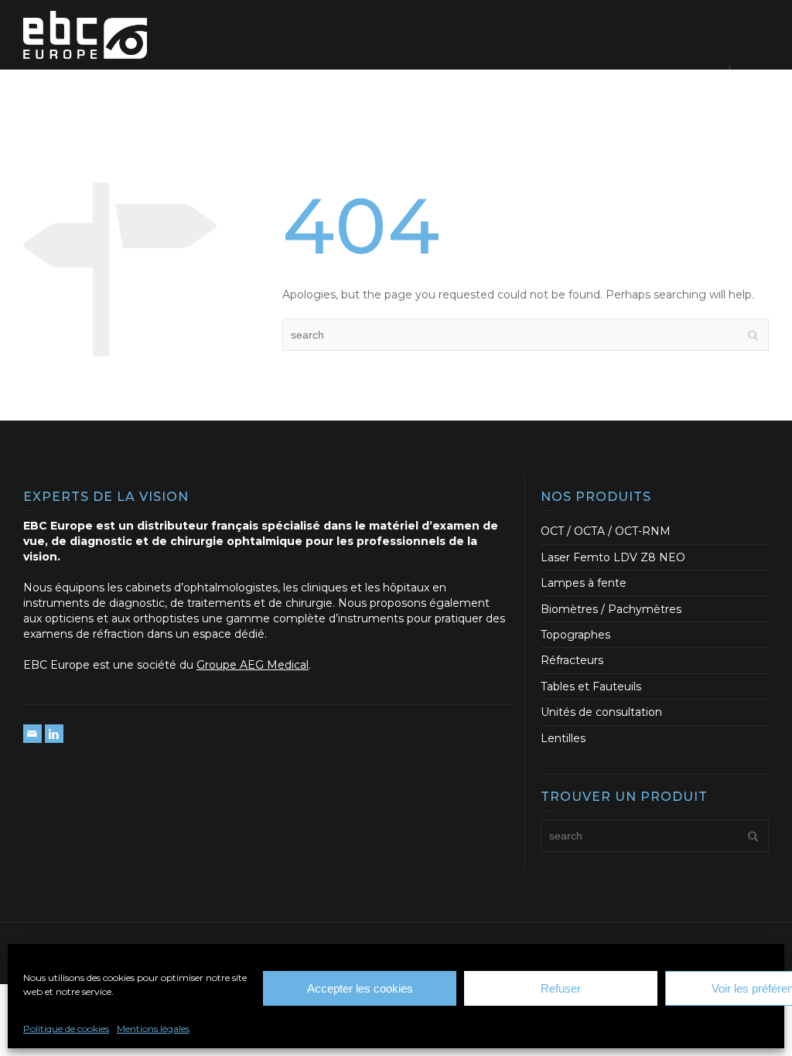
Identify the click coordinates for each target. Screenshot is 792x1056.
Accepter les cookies (360, 988)
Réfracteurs (572, 660)
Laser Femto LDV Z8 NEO (613, 557)
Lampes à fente (583, 583)
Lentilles (563, 738)
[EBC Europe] (85, 34)
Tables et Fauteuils (591, 686)
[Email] (32, 733)
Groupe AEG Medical (252, 665)
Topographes (575, 635)
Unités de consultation (601, 712)
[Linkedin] (54, 733)
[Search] (753, 82)
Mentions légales (153, 1028)
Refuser (561, 988)
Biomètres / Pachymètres (611, 609)
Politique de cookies (66, 1028)
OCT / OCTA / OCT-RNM (606, 531)
